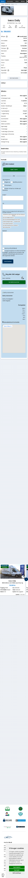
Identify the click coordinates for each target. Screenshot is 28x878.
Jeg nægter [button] (17, 870)
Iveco (12, 4)
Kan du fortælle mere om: (8, 217)
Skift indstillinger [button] (17, 873)
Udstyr (17, 1)
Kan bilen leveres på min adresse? (10, 225)
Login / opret (14, 169)
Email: (4, 195)
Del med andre (14, 78)
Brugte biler (7, 4)
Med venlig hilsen (6, 227)
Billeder (3, 1)
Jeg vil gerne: (6, 179)
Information (10, 1)
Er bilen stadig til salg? (8, 221)
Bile (3, 4)
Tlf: (3, 203)
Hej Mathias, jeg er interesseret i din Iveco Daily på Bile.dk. (14, 215)
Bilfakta (23, 1)
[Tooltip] (7, 36)
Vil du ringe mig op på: (8, 223)
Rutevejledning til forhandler (11, 322)
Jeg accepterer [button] (16, 867)
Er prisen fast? (17, 221)
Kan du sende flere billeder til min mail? (11, 219)
